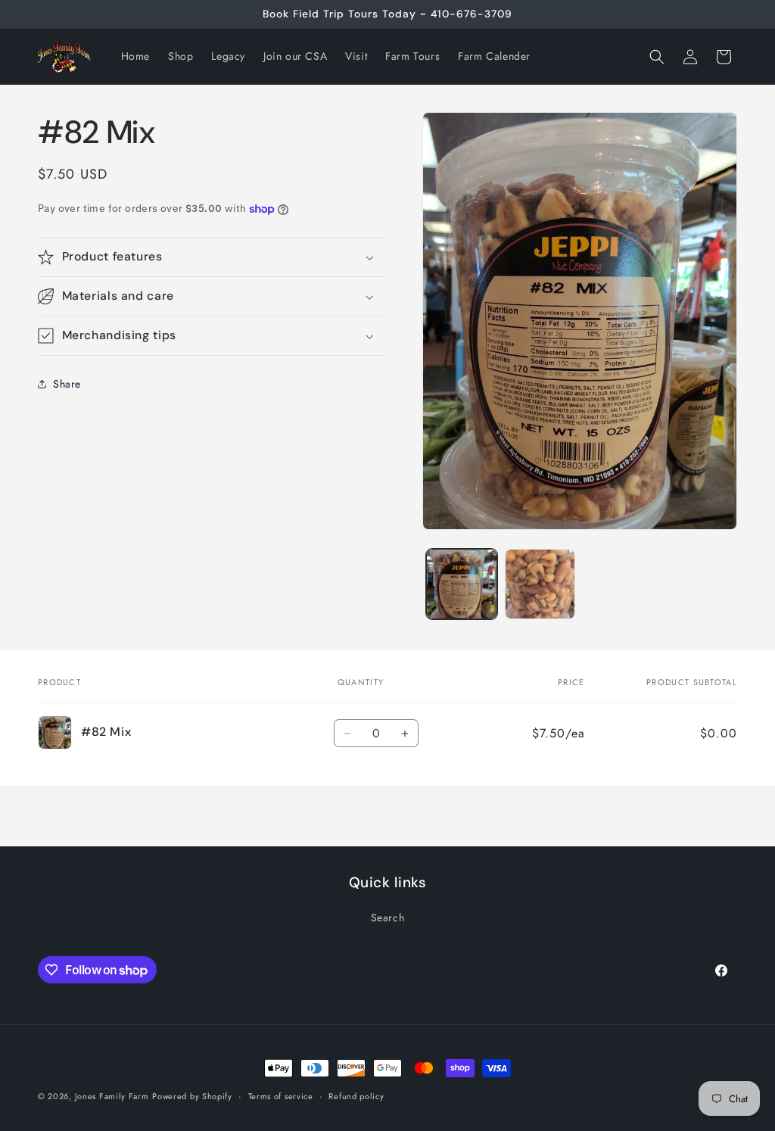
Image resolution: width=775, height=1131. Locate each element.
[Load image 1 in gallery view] (461, 584)
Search (388, 917)
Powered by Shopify (192, 1096)
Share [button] (67, 383)
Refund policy (356, 1096)
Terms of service (280, 1096)
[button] (657, 56)
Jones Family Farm (112, 1096)
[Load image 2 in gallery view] (540, 584)
